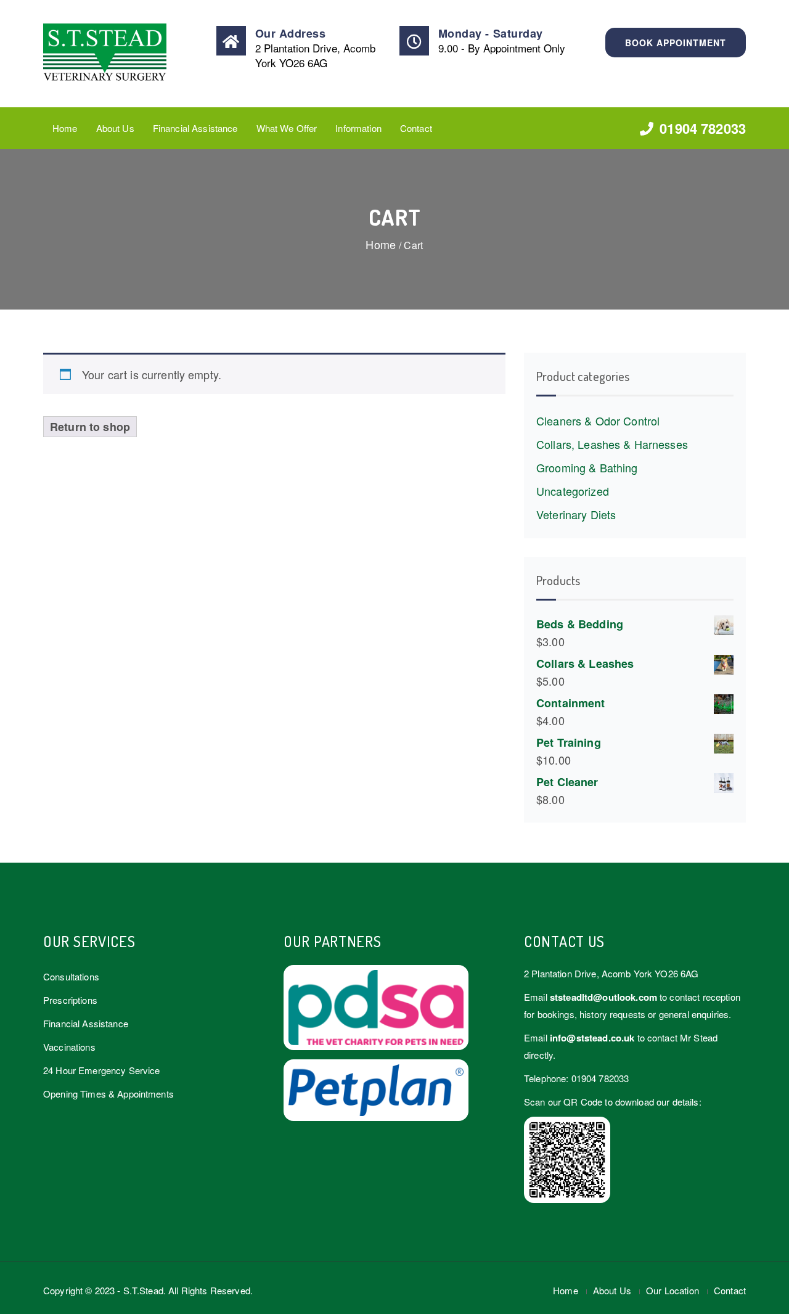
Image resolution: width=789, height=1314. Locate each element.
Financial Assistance (195, 127)
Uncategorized (572, 491)
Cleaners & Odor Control (598, 421)
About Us (115, 127)
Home (65, 127)
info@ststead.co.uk (592, 1038)
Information (358, 127)
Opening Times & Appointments (108, 1093)
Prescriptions (70, 999)
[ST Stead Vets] (124, 53)
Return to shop (90, 427)
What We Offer (286, 127)
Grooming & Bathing (587, 467)
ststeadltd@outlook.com (603, 997)
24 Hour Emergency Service (101, 1070)
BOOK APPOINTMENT (675, 42)
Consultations (71, 976)
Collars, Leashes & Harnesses (612, 444)
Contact (416, 127)
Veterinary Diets (576, 514)
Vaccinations (69, 1046)
